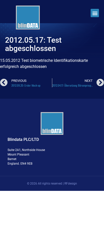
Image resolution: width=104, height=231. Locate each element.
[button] (95, 13)
